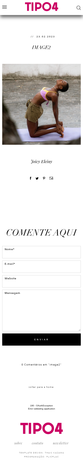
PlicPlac (52, 456)
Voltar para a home (41, 387)
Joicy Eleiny (41, 161)
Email (51, 178)
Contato (37, 443)
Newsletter (61, 443)
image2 (41, 47)
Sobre (18, 443)
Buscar (79, 8)
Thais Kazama (54, 452)
